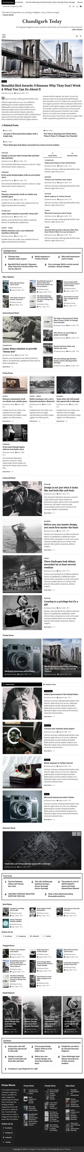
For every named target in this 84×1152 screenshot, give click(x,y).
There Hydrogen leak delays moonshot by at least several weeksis (31, 145)
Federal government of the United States (60, 163)
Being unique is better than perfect (44, 909)
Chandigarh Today (42, 21)
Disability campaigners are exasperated (75, 1092)
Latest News (52, 155)
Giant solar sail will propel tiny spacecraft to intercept (68, 400)
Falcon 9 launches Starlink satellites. (16, 920)
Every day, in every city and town (71, 909)
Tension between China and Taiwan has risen (64, 347)
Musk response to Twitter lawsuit (58, 196)
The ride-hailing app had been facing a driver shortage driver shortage (65, 361)
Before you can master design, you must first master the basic (61, 526)
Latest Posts (9, 684)
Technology (6, 211)
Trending (5, 172)
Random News (72, 156)
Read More (6, 367)
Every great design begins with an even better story (21, 176)
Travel (10, 228)
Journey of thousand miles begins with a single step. (20, 135)
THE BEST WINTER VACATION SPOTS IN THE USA (21, 895)
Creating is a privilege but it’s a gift (61, 603)
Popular (5, 153)
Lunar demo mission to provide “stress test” (20, 213)
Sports (4, 191)
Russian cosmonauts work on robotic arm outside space (19, 195)
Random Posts (51, 684)
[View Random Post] (77, 36)
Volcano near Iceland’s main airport (58, 180)
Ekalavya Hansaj (8, 161)
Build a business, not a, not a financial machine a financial (17, 231)
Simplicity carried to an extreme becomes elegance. (70, 1048)
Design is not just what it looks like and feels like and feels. (20, 156)
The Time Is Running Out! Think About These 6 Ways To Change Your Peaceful (60, 135)
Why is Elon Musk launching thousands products (60, 895)
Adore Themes (64, 1149)
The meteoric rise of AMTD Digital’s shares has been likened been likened (35, 2)
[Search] (80, 36)
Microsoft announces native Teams (58, 213)
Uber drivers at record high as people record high (71, 298)
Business (48, 177)
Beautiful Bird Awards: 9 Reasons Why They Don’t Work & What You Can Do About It (41, 87)
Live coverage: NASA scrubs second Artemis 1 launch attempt (63, 265)
